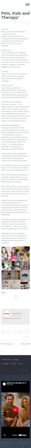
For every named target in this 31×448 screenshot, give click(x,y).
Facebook (9, 331)
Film (21, 364)
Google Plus (15, 331)
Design (16, 359)
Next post (24, 344)
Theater (5, 364)
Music (14, 364)
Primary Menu (27, 4)
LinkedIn (21, 331)
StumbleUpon (26, 331)
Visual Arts (17, 318)
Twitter (3, 331)
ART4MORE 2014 (9, 318)
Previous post (8, 344)
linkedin (26, 370)
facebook (21, 370)
